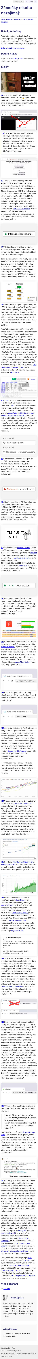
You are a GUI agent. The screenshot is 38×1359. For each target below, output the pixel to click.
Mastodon (20, 1353)
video (15, 61)
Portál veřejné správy (20, 913)
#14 (2, 801)
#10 (2, 598)
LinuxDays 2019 (17, 58)
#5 (2, 304)
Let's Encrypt (21, 900)
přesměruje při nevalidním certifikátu (14, 1251)
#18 (2, 1022)
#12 (2, 692)
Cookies (3, 1356)
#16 (2, 897)
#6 (2, 400)
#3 (2, 181)
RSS (8, 1356)
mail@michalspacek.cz (14, 1351)
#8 (2, 502)
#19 (2, 1106)
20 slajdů (10, 61)
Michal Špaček (7, 19)
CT (32, 312)
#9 (2, 548)
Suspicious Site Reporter (17, 751)
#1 (2, 95)
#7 (2, 459)
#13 (2, 728)
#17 (2, 958)
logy (6, 400)
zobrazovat (23, 565)
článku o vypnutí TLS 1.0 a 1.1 (12, 1270)
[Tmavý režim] (35, 1)
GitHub (33, 1353)
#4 (2, 247)
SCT (23, 344)
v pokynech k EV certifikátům (12, 986)
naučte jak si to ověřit (21, 558)
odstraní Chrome (23, 548)
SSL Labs (26, 1260)
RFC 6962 (15, 372)
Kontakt (3, 1351)
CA (7, 337)
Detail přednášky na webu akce (13, 48)
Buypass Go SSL (17, 931)
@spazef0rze (11, 1353)
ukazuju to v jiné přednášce (19, 1265)
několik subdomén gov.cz (18, 920)
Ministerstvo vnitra (8, 647)
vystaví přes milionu (8, 905)
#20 (2, 1180)
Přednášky (17, 19)
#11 (2, 642)
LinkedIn (3, 1353)
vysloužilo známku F (23, 662)
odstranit (33, 553)
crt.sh (12, 405)
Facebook (27, 1353)
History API (22, 1231)
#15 (2, 862)
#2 (4, 133)
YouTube (6, 1289)
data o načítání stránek (23, 803)
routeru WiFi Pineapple (21, 209)
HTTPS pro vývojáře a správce (23, 1276)
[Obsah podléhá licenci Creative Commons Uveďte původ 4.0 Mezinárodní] (13, 1348)
